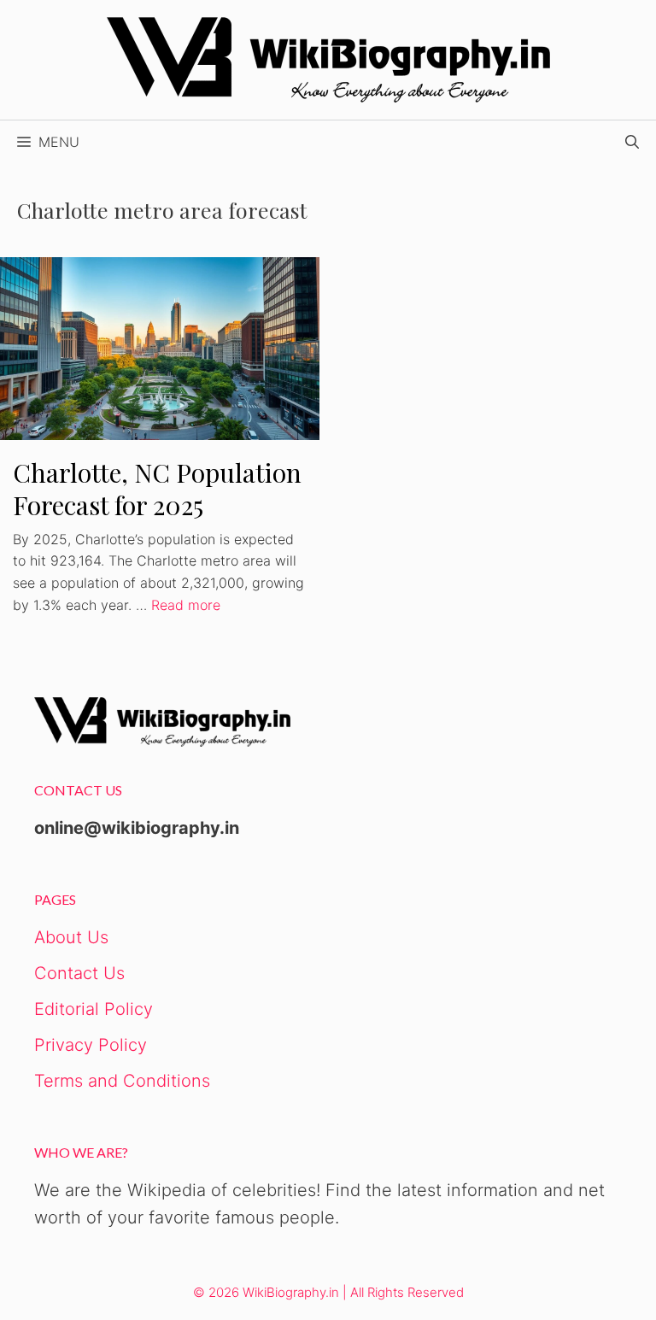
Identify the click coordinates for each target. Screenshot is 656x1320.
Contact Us (79, 973)
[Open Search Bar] (632, 141)
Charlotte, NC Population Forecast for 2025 (157, 489)
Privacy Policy (90, 1045)
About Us (71, 937)
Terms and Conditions (122, 1081)
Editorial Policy (93, 1009)
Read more (185, 604)
